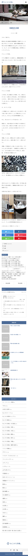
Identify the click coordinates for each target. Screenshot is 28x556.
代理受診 (3, 272)
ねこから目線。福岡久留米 (17, 265)
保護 (5, 248)
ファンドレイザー (5, 270)
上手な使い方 (16, 268)
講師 (15, 275)
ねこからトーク (5, 258)
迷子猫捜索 (4, 277)
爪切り (11, 275)
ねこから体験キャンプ (14, 258)
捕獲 (16, 33)
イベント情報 (4, 266)
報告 (6, 273)
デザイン (10, 266)
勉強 (3, 273)
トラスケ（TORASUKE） (19, 266)
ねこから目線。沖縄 (6, 265)
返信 (20, 299)
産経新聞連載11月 (14, 370)
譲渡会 (18, 275)
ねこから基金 (4, 260)
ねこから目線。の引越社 (14, 260)
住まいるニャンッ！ (11, 272)
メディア (12, 270)
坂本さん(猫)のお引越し (15, 325)
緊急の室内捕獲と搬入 (15, 343)
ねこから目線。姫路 (6, 263)
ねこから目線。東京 (15, 263)
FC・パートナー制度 (6, 256)
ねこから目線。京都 (6, 261)
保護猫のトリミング (20, 272)
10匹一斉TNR (13, 388)
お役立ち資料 (18, 256)
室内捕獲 (10, 273)
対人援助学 (15, 273)
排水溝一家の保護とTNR (15, 334)
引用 (24, 299)
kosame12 (9, 243)
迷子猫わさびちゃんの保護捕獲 (16, 352)
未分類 (3, 275)
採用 (23, 273)
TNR (13, 256)
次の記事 (20, 283)
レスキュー (17, 270)
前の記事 (8, 283)
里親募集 (9, 277)
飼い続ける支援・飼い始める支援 (9, 278)
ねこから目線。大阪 (15, 261)
